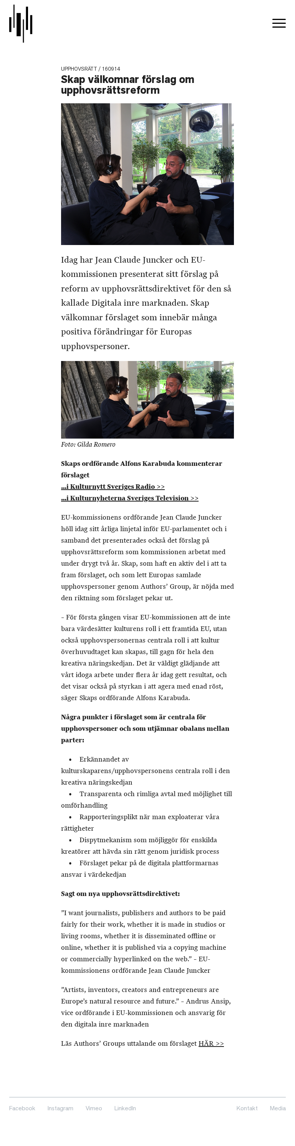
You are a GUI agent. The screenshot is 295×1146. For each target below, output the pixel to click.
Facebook (22, 1108)
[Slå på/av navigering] (279, 23)
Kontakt (247, 1108)
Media (278, 1108)
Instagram (60, 1108)
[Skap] (20, 23)
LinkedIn (125, 1108)
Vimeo (94, 1108)
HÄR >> (211, 1043)
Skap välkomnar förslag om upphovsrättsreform (127, 84)
